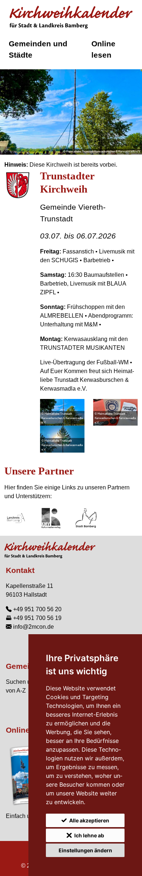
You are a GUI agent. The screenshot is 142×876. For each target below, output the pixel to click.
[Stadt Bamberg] (86, 518)
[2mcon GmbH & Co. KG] (51, 518)
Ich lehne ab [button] (89, 835)
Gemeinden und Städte (38, 49)
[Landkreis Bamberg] (16, 518)
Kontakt (20, 570)
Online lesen (103, 49)
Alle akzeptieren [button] (89, 820)
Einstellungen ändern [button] (85, 850)
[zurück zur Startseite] (71, 17)
